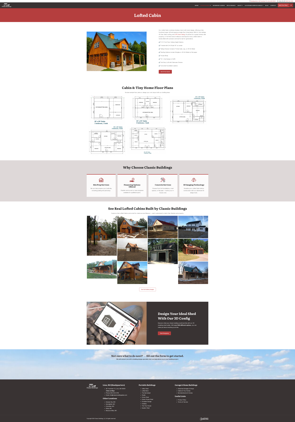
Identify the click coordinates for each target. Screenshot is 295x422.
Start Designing (164, 333)
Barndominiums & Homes (185, 393)
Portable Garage (146, 401)
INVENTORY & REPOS (219, 5)
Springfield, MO (110, 404)
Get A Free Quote (165, 71)
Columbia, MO (110, 406)
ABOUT (239, 5)
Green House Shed (147, 399)
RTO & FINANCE (231, 5)
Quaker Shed (145, 408)
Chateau (144, 403)
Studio (144, 395)
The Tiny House (146, 406)
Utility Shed (145, 388)
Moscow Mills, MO (111, 410)
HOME (196, 5)
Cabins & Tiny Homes (184, 391)
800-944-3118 (114, 393)
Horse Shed (145, 397)
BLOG (266, 5)
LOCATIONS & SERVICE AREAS (253, 5)
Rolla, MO (109, 408)
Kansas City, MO (110, 402)
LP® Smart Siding (180, 34)
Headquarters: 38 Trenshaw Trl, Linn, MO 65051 (263, 1)
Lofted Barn (145, 391)
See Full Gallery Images (147, 289)
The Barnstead (146, 393)
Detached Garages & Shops (186, 388)
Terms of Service (183, 402)
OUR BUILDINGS (204, 5)
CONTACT (273, 5)
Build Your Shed (283, 5)
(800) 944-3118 (289, 1)
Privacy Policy (182, 400)
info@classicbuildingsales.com (118, 395)
